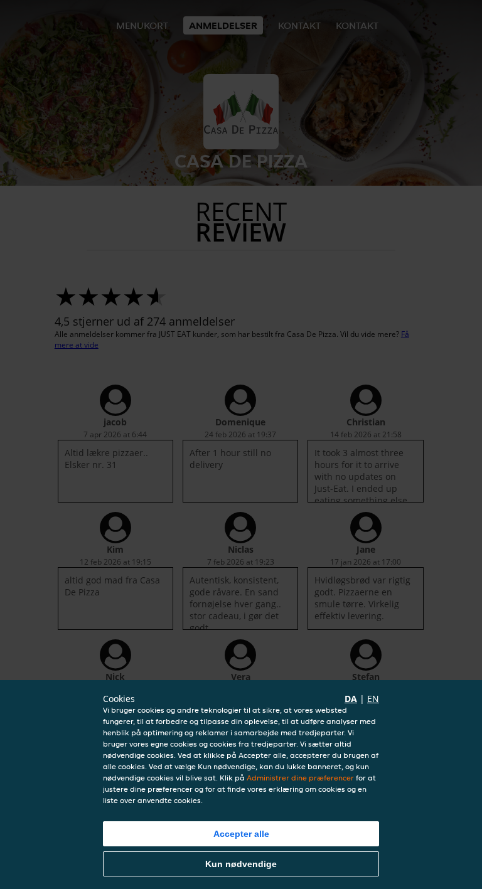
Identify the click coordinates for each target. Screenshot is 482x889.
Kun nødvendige (241, 864)
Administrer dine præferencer (300, 777)
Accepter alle (241, 834)
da (351, 699)
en (373, 699)
